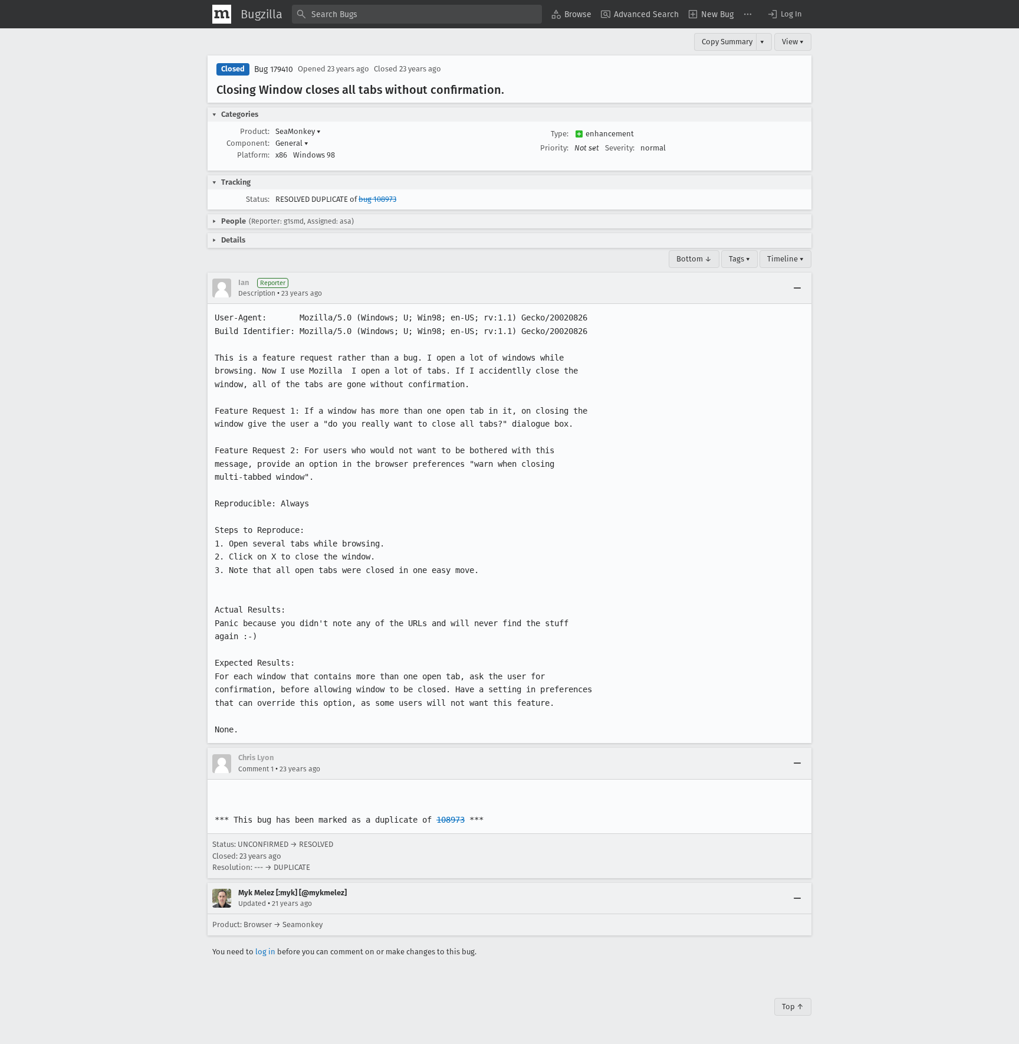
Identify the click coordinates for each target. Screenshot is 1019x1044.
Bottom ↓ (694, 258)
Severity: (620, 147)
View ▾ (793, 41)
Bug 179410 (273, 69)
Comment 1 (256, 769)
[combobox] (417, 14)
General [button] (291, 143)
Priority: (554, 147)
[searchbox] (417, 14)
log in (265, 951)
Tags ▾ (739, 258)
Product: (254, 131)
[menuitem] (571, 14)
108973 (450, 819)
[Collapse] (797, 288)
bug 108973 (377, 199)
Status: (257, 199)
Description (256, 293)
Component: (247, 143)
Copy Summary (727, 41)
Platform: (253, 154)
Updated (252, 903)
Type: (559, 133)
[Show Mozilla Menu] (221, 14)
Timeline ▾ (785, 258)
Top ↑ (793, 1006)
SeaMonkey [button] (298, 131)
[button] (784, 14)
